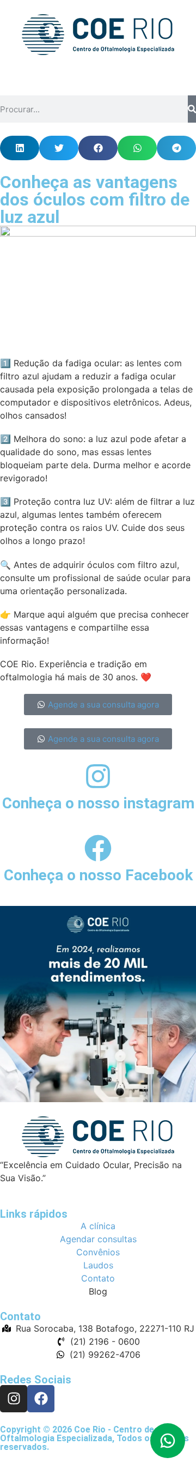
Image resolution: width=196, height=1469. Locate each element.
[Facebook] (40, 1398)
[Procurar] (192, 109)
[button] (19, 148)
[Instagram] (13, 1398)
